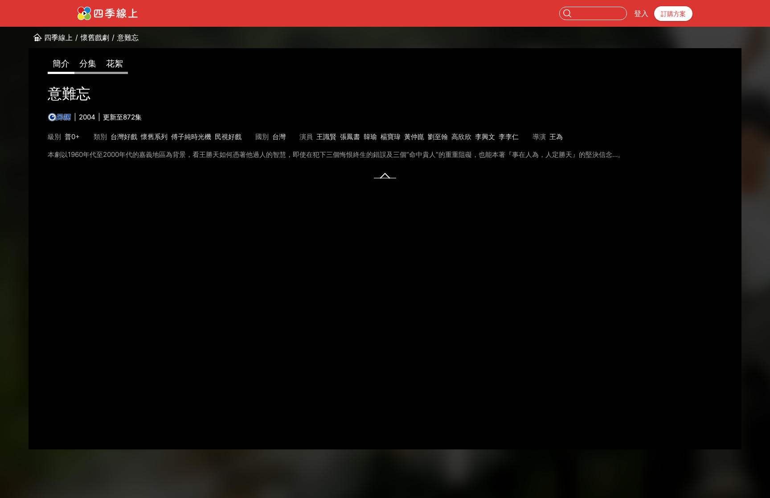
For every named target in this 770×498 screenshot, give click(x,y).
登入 (641, 13)
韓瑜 (370, 136)
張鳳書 (350, 136)
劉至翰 (438, 136)
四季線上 (58, 37)
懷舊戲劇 (95, 37)
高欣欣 (461, 136)
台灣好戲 (124, 136)
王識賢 (326, 136)
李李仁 (509, 136)
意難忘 (128, 37)
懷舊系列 (154, 136)
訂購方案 (673, 13)
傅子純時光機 (191, 136)
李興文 (485, 136)
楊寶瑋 (391, 136)
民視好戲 (228, 136)
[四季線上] (108, 13)
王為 (556, 136)
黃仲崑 (414, 136)
